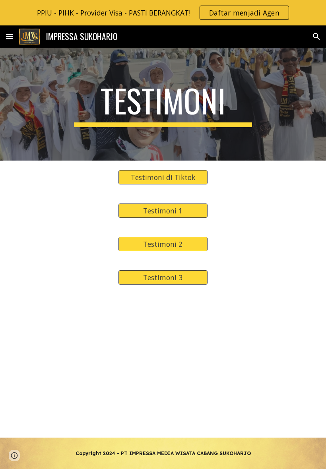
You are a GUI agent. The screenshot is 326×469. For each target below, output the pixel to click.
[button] (9, 36)
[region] (163, 12)
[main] (163, 104)
